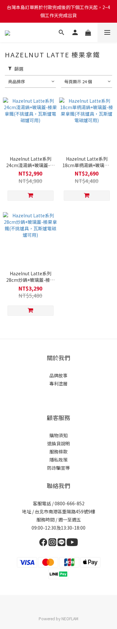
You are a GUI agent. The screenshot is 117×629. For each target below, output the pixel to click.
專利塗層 (58, 383)
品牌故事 (58, 375)
